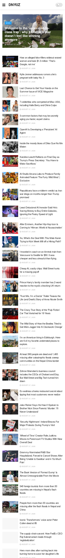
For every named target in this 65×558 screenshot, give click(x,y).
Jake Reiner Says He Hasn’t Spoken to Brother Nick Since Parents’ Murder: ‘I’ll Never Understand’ (39, 408)
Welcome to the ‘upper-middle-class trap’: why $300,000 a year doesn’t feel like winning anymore (28, 34)
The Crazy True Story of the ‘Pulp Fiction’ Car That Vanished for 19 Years (40, 311)
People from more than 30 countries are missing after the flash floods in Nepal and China (40, 506)
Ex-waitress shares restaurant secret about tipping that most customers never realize (41, 392)
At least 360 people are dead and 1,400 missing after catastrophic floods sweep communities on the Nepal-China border (39, 357)
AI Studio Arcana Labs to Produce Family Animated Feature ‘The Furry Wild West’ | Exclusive (40, 177)
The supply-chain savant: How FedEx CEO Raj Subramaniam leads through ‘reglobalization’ (41, 537)
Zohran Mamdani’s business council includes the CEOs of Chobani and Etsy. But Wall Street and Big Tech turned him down (39, 376)
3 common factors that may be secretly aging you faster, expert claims (39, 117)
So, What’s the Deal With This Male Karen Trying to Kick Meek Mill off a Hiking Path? (40, 239)
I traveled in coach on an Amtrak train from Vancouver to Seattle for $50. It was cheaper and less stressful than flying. (40, 255)
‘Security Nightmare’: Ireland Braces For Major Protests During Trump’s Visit (39, 423)
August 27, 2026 (13, 44)
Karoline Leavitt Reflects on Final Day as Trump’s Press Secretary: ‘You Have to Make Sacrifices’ (39, 160)
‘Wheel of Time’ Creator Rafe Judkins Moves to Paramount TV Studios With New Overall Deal (41, 439)
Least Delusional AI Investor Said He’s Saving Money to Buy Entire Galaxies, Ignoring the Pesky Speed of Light (38, 211)
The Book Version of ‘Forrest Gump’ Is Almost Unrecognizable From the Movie (39, 474)
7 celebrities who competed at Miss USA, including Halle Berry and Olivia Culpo (40, 103)
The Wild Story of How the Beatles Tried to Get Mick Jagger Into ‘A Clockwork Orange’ (41, 325)
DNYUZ (14, 5)
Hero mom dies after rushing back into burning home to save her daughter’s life (39, 552)
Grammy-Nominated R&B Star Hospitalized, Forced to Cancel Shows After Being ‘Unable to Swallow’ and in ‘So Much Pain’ (41, 457)
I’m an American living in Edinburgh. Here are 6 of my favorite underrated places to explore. (40, 341)
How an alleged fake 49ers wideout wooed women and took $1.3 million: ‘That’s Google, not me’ (40, 61)
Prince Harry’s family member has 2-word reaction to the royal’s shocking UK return (40, 284)
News (8, 23)
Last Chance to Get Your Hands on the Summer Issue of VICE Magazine (39, 89)
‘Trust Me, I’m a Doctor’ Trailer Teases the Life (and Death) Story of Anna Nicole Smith (41, 297)
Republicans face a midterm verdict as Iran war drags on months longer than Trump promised (41, 194)
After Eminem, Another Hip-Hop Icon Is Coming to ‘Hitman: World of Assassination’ (41, 225)
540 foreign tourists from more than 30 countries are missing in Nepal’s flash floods (38, 489)
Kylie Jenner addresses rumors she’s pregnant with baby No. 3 (38, 75)
